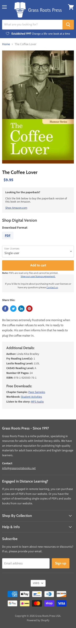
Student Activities (31, 397)
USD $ (36, 583)
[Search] (68, 24)
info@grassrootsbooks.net (19, 468)
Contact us (52, 287)
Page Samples (36, 392)
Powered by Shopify (38, 620)
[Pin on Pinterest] (29, 308)
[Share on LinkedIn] (21, 308)
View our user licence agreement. (38, 276)
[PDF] (8, 240)
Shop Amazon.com (16, 208)
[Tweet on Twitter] (13, 308)
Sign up (60, 563)
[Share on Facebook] (5, 308)
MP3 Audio (37, 402)
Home (6, 44)
